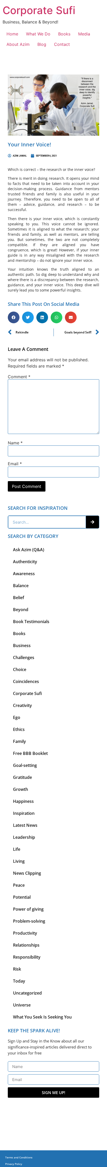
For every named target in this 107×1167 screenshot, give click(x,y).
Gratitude (22, 777)
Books (64, 33)
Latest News (25, 825)
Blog (41, 44)
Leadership (24, 837)
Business (22, 645)
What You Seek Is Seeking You (42, 1017)
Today (19, 981)
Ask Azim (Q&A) (28, 550)
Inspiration (24, 813)
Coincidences (26, 681)
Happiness (23, 801)
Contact (62, 44)
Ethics (19, 729)
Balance (21, 585)
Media (84, 33)
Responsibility (27, 957)
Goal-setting (25, 765)
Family (19, 741)
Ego (16, 717)
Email (15, 464)
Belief (18, 597)
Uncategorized (27, 993)
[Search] (92, 522)
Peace (19, 885)
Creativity (22, 705)
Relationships (26, 945)
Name (15, 443)
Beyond (20, 609)
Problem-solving (29, 921)
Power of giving (28, 909)
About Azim (18, 44)
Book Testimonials (31, 621)
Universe (22, 1005)
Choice (19, 669)
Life (16, 849)
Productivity (25, 933)
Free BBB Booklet (30, 753)
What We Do (38, 33)
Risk (17, 969)
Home (12, 33)
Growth (20, 789)
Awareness (24, 573)
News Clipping (27, 873)
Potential (22, 897)
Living (19, 861)
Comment (19, 377)
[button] (13, 317)
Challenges (23, 657)
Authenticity (25, 561)
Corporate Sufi (39, 10)
